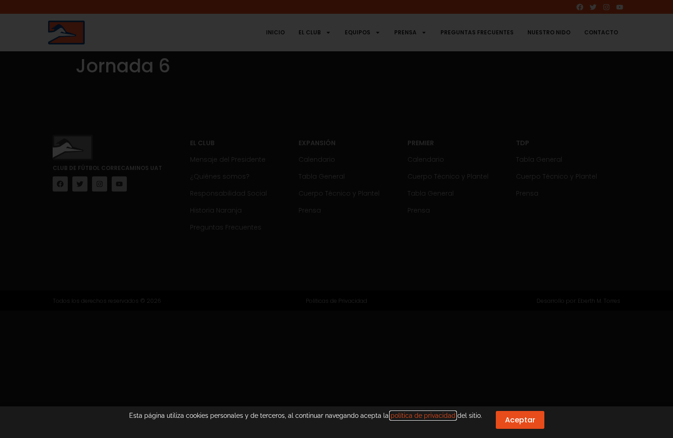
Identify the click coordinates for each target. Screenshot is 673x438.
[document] (336, 219)
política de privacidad (423, 415)
